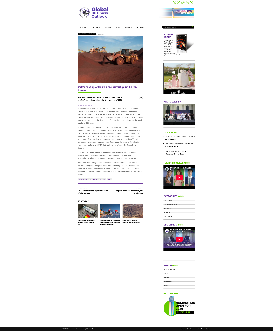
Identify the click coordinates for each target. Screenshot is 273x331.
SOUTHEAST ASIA (169, 270)
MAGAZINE (108, 27)
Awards (127, 27)
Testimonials (140, 27)
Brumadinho (83, 179)
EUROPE (166, 277)
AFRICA (165, 274)
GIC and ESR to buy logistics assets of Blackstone (93, 192)
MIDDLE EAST (168, 281)
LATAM (165, 285)
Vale (109, 179)
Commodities (82, 34)
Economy (167, 212)
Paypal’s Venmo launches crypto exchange (129, 192)
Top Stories (82, 27)
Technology (168, 216)
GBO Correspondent (86, 105)
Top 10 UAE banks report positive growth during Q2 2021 (86, 222)
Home (183, 329)
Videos (118, 27)
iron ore (102, 179)
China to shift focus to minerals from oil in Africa (131, 221)
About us (189, 329)
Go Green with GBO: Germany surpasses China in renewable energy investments (110, 222)
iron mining (93, 179)
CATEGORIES (94, 27)
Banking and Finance (171, 204)
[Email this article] (141, 98)
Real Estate (167, 208)
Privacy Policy (205, 329)
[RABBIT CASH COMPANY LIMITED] (179, 94)
